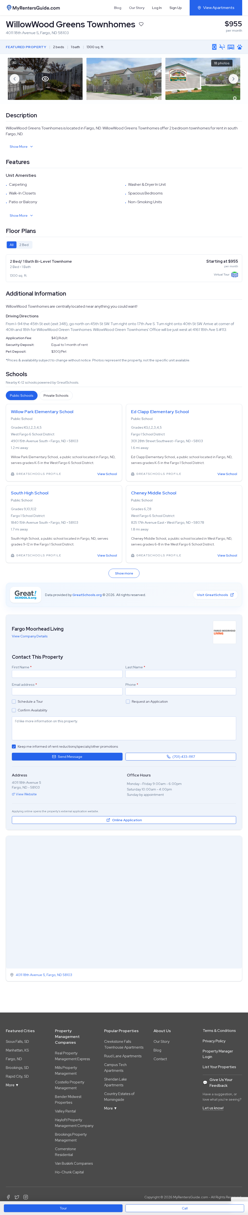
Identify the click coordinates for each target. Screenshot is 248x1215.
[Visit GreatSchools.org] (25, 595)
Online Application (127, 820)
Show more (124, 573)
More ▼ (12, 1085)
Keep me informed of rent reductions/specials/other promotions (68, 746)
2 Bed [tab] (24, 245)
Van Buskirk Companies (74, 1163)
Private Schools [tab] (56, 395)
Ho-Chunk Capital (69, 1172)
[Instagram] (25, 1197)
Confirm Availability (32, 710)
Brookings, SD (17, 1067)
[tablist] (19, 245)
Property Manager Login (218, 1054)
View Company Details (30, 636)
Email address (24, 684)
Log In (157, 8)
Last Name (135, 667)
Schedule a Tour (30, 701)
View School (107, 474)
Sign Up (176, 8)
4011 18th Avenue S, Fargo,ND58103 (44, 975)
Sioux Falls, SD (17, 1041)
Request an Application (150, 701)
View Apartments (218, 7)
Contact (160, 1059)
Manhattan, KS (17, 1050)
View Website (26, 794)
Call (185, 1208)
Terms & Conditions (219, 1030)
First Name (22, 667)
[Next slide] (233, 79)
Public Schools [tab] (21, 395)
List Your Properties (219, 1067)
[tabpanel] (124, 268)
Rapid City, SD (17, 1076)
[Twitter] (17, 1197)
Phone (131, 684)
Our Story (136, 8)
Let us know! (213, 1108)
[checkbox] (14, 701)
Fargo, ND (14, 1059)
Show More (19, 146)
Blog (117, 8)
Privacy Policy (214, 1041)
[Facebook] (8, 1197)
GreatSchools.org (87, 595)
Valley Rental (65, 1111)
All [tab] (12, 245)
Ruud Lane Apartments (122, 1056)
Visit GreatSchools (212, 595)
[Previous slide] (14, 79)
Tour (63, 1208)
